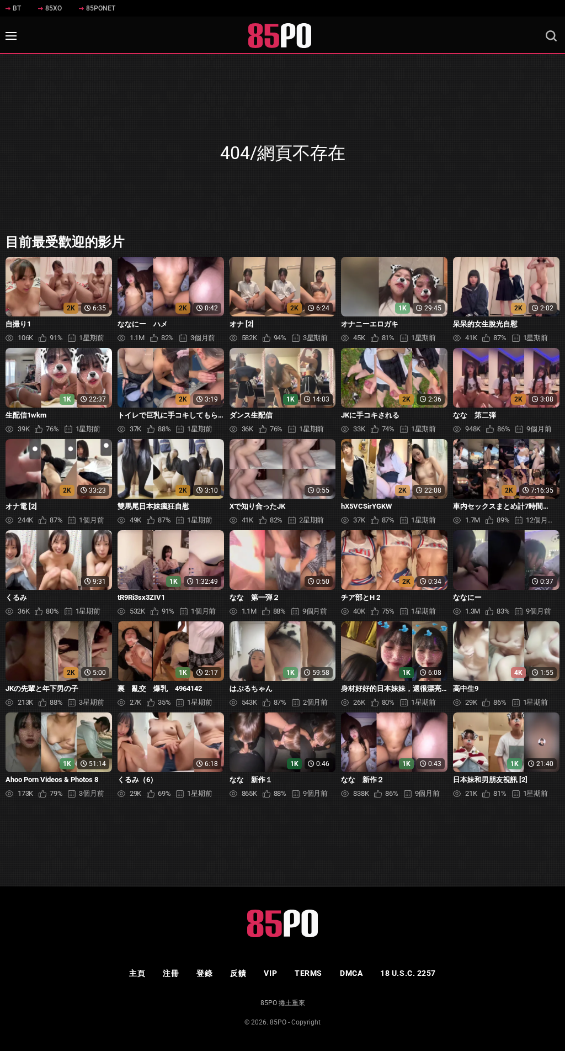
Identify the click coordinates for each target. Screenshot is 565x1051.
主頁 (137, 973)
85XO (53, 8)
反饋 (238, 973)
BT (17, 8)
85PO (278, 1022)
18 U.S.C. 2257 (408, 973)
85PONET (100, 8)
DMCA (351, 973)
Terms (308, 973)
